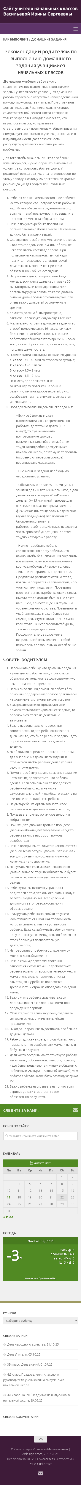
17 (9, 1197)
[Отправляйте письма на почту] (75, 1110)
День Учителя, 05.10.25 (23, 1354)
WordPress (47, 1459)
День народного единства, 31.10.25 (33, 1344)
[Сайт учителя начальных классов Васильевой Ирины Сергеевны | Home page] (40, 12)
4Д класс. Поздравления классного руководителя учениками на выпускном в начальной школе (33, 1380)
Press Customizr (40, 1464)
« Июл (8, 1217)
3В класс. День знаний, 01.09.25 (29, 1364)
